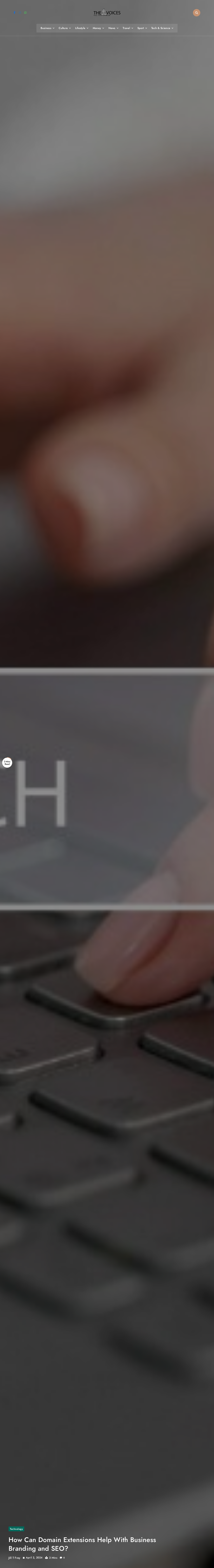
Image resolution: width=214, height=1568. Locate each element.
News (112, 28)
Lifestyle (80, 28)
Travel (126, 28)
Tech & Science (160, 28)
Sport (140, 28)
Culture (63, 28)
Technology (16, 1529)
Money (97, 28)
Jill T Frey (14, 1558)
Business (46, 28)
